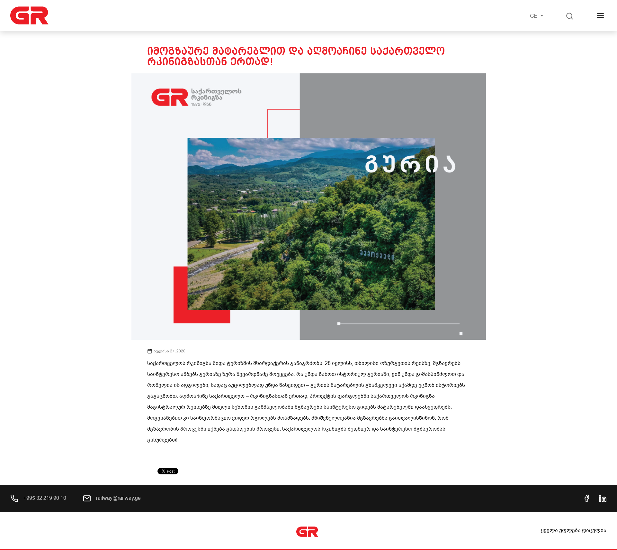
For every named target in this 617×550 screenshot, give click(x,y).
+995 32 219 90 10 (44, 498)
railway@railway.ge (118, 498)
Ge (534, 16)
